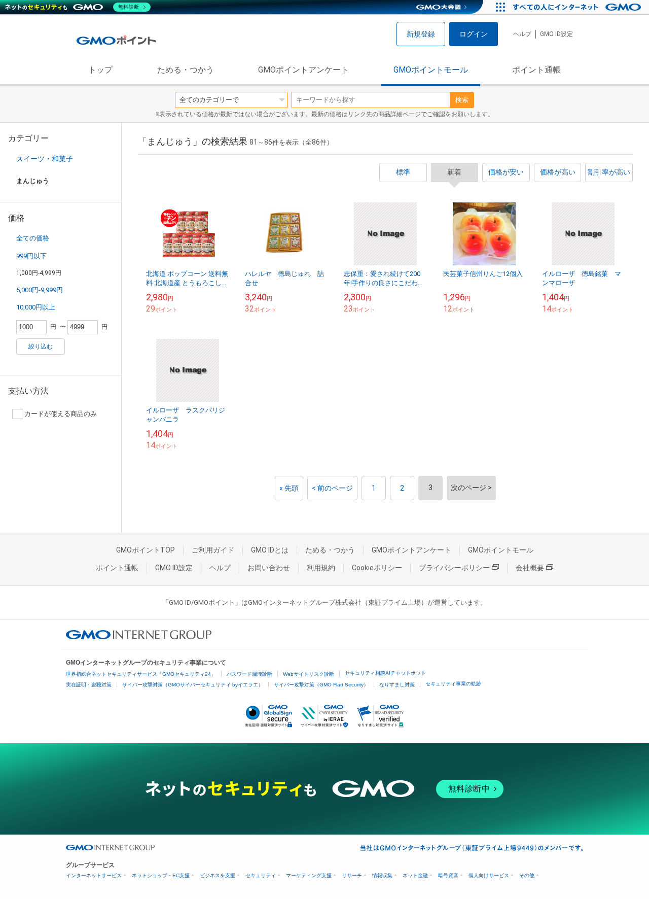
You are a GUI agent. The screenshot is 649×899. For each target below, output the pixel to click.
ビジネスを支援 (217, 875)
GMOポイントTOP (145, 550)
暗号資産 (448, 875)
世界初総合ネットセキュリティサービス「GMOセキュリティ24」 (141, 674)
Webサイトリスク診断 (308, 674)
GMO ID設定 (556, 34)
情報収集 (382, 875)
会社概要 (530, 568)
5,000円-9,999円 (39, 290)
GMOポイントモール (430, 70)
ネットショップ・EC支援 (161, 875)
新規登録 (421, 34)
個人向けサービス (488, 875)
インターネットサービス (94, 875)
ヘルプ (522, 34)
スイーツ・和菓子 (44, 159)
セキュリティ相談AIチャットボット (385, 673)
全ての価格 (32, 238)
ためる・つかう (185, 70)
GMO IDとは (270, 550)
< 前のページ (332, 488)
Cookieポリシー (377, 568)
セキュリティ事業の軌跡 (453, 683)
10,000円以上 (35, 307)
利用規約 (321, 568)
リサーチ (352, 875)
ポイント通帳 (536, 70)
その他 (526, 875)
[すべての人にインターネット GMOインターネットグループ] (578, 7)
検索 (461, 99)
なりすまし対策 (397, 684)
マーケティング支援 (309, 875)
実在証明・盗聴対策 (89, 684)
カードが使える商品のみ (60, 414)
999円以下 (31, 256)
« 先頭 (289, 488)
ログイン (473, 34)
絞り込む (40, 346)
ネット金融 (415, 875)
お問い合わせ (268, 568)
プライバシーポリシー (454, 568)
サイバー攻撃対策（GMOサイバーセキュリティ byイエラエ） (192, 684)
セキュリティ (260, 875)
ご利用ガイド (213, 550)
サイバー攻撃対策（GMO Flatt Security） (321, 684)
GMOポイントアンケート (303, 70)
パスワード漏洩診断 (249, 674)
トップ (100, 70)
